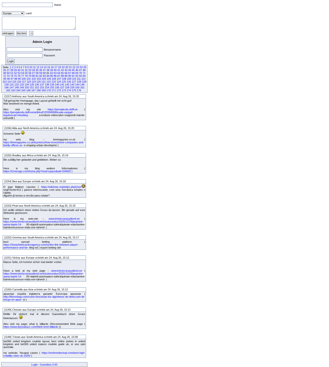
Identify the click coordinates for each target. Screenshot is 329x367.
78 (26, 75)
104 (44, 78)
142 (67, 84)
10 (30, 67)
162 (8, 90)
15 (48, 67)
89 (66, 75)
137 (42, 84)
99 (19, 78)
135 (32, 84)
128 (79, 81)
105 (49, 78)
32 (26, 70)
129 (84, 81)
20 (66, 67)
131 (11, 84)
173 (64, 90)
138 (47, 84)
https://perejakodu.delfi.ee (63, 109)
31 (22, 70)
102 (34, 78)
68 (73, 73)
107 (59, 78)
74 (11, 75)
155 (52, 87)
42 (62, 70)
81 (37, 75)
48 (84, 70)
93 (80, 75)
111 (79, 78)
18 (59, 67)
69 (76, 73)
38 (47, 70)
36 (40, 70)
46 (76, 70)
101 (28, 78)
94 (84, 75)
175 (74, 90)
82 (40, 75)
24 (81, 67)
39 (51, 70)
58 (37, 73)
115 (14, 81)
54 (22, 73)
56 (29, 73)
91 (73, 75)
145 (82, 84)
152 (37, 87)
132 (16, 84)
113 (5, 81)
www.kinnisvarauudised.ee (64, 218)
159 (72, 87)
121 (43, 81)
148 (16, 87)
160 (77, 87)
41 (58, 70)
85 (51, 75)
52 (15, 73)
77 (22, 75)
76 (19, 75)
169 (43, 90)
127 (74, 81)
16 (52, 67)
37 (44, 70)
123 (54, 81)
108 (64, 78)
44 (69, 70)
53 (19, 73)
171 (54, 90)
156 (57, 87)
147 (11, 87)
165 (23, 90)
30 (19, 70)
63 (55, 73)
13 (41, 67)
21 (70, 67)
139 (52, 84)
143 (72, 84)
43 (66, 70)
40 (55, 70)
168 (38, 90)
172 (59, 90)
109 (69, 78)
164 (18, 90)
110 (74, 78)
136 (37, 84)
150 (27, 87)
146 (6, 87)
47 (80, 70)
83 (44, 75)
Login (34, 364)
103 (39, 78)
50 (8, 73)
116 (19, 81)
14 (45, 67)
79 (29, 75)
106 (54, 78)
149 (22, 87)
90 (69, 75)
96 (8, 78)
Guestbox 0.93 (48, 364)
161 (82, 87)
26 (4, 70)
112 (83, 78)
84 (47, 75)
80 (33, 75)
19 (63, 67)
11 (34, 67)
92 (76, 75)
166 (28, 90)
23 (77, 67)
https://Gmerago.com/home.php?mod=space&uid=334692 (37, 171)
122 (48, 81)
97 (12, 78)
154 (47, 87)
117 (24, 81)
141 (62, 84)
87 (58, 75)
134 (27, 84)
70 (80, 73)
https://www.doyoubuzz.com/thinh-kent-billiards (30, 326)
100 (23, 78)
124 (59, 81)
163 (13, 90)
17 (55, 67)
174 (69, 90)
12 (37, 67)
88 (62, 75)
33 (29, 70)
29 (15, 70)
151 (32, 87)
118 (29, 81)
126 (69, 81)
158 (67, 87)
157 (62, 87)
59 (40, 73)
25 (84, 67)
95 (4, 78)
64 (58, 73)
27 (8, 70)
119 (34, 81)
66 (66, 73)
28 (11, 70)
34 (33, 70)
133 (22, 84)
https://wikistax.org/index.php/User (61, 186)
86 (55, 75)
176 (79, 90)
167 (33, 90)
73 (8, 75)
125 (64, 81)
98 (15, 78)
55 (26, 73)
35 (37, 70)
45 (73, 70)
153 (42, 87)
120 (38, 81)
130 (6, 84)
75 (15, 75)
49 (4, 73)
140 (57, 84)
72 (4, 75)
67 (69, 73)
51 (11, 73)
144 (77, 84)
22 (73, 67)
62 (51, 73)
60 (44, 73)
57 (33, 73)
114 (9, 81)
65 (62, 73)
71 (84, 73)
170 (48, 90)
